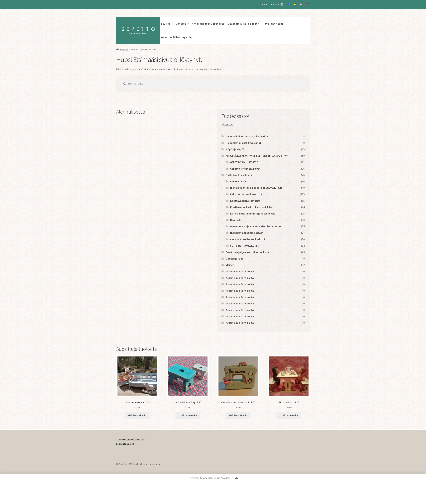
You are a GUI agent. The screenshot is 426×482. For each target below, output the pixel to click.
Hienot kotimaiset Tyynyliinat (243, 142)
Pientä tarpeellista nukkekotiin (248, 239)
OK (236, 477)
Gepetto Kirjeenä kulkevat (245, 168)
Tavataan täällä (273, 23)
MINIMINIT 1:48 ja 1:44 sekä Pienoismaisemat (255, 226)
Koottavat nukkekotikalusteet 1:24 (250, 207)
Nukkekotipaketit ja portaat (246, 232)
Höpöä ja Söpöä (235, 149)
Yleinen (230, 265)
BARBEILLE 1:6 (238, 181)
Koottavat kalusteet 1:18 (245, 200)
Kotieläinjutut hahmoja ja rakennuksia (252, 213)
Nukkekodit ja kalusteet (240, 175)
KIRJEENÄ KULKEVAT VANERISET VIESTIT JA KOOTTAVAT (258, 155)
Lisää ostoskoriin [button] (137, 415)
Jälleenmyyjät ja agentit (243, 23)
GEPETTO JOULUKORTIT (244, 162)
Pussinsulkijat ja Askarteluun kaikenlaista (250, 252)
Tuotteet (180, 23)
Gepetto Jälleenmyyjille (176, 37)
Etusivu (166, 23)
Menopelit (236, 220)
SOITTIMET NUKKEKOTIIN (244, 245)
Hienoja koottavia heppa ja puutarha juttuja (256, 187)
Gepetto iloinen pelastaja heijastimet (248, 136)
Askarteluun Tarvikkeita (240, 271)
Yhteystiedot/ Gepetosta (208, 23)
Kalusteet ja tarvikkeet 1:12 (246, 194)
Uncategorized (234, 258)
